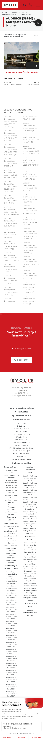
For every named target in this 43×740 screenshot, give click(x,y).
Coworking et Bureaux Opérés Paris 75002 (11, 588)
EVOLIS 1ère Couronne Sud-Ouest (21, 448)
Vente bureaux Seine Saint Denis (11, 532)
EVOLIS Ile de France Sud (21, 442)
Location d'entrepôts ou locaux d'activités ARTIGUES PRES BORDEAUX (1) (11, 149)
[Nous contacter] (24, 5)
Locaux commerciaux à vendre (30, 612)
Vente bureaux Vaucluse (11, 550)
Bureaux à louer (11, 467)
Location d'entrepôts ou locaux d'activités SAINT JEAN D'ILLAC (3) (30, 248)
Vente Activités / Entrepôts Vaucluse (30, 585)
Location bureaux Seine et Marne (11, 486)
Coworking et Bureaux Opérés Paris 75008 (11, 630)
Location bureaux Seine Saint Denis (11, 481)
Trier (34, 36)
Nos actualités (21, 412)
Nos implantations (21, 419)
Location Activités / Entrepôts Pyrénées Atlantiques (30, 524)
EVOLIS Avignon (21, 437)
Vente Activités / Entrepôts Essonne (30, 565)
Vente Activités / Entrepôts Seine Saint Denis (30, 552)
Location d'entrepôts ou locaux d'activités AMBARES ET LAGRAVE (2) (11, 122)
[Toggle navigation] (38, 5)
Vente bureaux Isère (11, 546)
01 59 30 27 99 (21, 393)
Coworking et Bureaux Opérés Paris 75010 (11, 644)
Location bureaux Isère (11, 496)
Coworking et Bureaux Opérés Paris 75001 (11, 581)
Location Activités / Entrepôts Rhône (30, 503)
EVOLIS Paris (21, 423)
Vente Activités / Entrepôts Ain (30, 575)
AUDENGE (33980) (21, 75)
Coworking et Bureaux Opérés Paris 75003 (11, 595)
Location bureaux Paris (11, 472)
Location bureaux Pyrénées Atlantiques (11, 507)
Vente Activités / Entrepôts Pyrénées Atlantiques (30, 591)
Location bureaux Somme (11, 513)
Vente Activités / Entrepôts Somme (30, 597)
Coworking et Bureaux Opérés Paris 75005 (11, 609)
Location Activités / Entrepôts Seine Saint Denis (30, 485)
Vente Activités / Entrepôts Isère (30, 580)
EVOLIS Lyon (21, 426)
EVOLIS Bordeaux (21, 445)
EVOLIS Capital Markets (21, 453)
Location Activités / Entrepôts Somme (30, 530)
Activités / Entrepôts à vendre (30, 536)
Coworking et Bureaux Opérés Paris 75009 (11, 637)
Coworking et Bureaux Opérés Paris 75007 (11, 623)
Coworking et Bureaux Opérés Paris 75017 (11, 694)
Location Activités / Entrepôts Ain (30, 508)
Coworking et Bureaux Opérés (11, 566)
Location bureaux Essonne (11, 491)
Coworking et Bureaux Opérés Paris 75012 (11, 659)
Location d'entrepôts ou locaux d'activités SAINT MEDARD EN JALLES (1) (31, 262)
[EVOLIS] (10, 5)
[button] (29, 65)
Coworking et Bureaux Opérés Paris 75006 (11, 616)
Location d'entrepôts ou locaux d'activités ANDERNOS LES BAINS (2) (11, 135)
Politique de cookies (21, 463)
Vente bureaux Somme (11, 561)
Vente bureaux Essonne (11, 542)
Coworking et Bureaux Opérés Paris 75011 (11, 652)
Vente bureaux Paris (11, 523)
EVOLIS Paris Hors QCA (21, 451)
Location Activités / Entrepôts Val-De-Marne (30, 478)
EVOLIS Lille (21, 456)
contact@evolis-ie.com (21, 396)
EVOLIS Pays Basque (21, 429)
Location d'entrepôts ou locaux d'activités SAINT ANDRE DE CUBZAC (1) (30, 234)
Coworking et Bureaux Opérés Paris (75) (11, 574)
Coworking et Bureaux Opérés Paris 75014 (11, 673)
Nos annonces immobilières (21, 408)
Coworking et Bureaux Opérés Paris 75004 (11, 602)
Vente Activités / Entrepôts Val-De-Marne (30, 545)
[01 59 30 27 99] (31, 5)
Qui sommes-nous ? (21, 416)
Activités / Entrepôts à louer (30, 470)
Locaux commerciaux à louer (30, 603)
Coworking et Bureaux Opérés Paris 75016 (11, 687)
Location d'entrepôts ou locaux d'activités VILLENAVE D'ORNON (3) (30, 287)
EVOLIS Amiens (21, 431)
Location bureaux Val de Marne (11, 477)
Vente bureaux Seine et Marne (11, 537)
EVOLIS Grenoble (21, 440)
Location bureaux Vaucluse (11, 501)
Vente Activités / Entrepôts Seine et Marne (30, 559)
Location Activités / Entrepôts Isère (30, 513)
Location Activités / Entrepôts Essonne (30, 498)
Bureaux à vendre (11, 518)
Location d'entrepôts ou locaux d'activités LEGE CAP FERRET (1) (30, 162)
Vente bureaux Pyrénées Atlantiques (11, 555)
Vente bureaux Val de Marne (11, 527)
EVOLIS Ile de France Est (21, 434)
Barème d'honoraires (21, 459)
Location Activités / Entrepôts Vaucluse (30, 518)
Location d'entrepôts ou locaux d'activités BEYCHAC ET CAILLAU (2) (11, 186)
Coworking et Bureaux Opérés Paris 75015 (11, 680)
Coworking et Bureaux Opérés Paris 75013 (11, 666)
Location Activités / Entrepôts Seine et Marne (30, 492)
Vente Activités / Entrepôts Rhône (30, 570)
